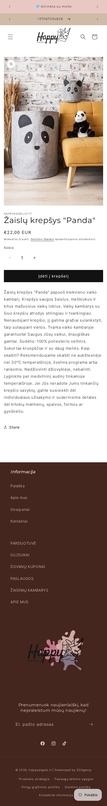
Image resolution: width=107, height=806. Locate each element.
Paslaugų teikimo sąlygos (74, 779)
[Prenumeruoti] (91, 724)
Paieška (17, 486)
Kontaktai (19, 521)
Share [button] (14, 427)
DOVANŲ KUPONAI (27, 566)
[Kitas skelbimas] (97, 6)
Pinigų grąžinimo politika (41, 787)
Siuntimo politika (78, 787)
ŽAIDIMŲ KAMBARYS (29, 590)
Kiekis (9, 248)
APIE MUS (19, 602)
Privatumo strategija (34, 779)
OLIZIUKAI (19, 555)
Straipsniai (20, 509)
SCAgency (84, 770)
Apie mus (18, 497)
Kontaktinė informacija (56, 795)
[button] (10, 37)
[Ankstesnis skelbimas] (9, 6)
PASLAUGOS (22, 578)
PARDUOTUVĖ (23, 543)
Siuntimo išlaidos (42, 239)
